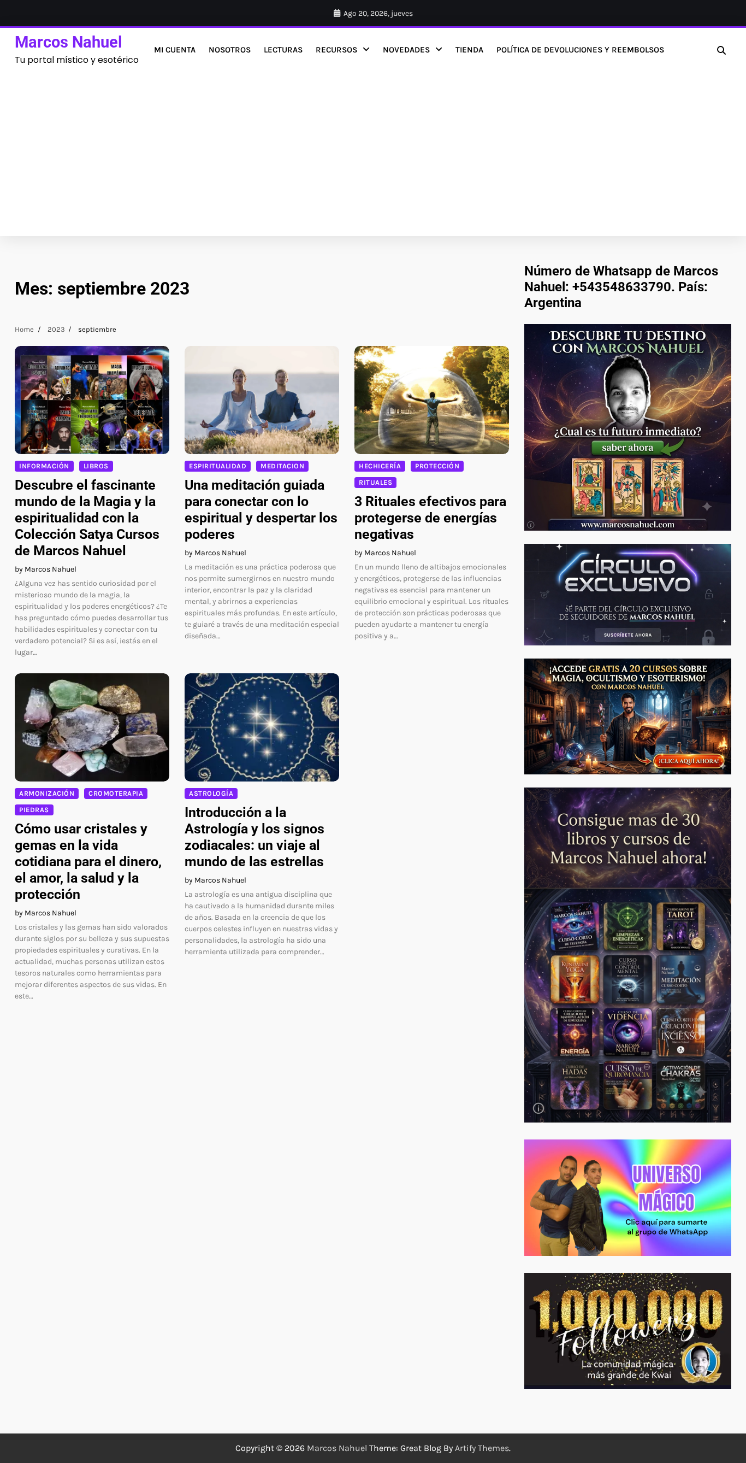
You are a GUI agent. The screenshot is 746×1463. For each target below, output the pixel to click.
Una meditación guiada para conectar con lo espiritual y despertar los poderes (261, 509)
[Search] (721, 50)
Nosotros (230, 50)
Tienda (469, 50)
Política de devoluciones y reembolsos (580, 50)
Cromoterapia (115, 793)
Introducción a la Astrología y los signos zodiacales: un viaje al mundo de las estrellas (254, 836)
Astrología (211, 793)
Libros (96, 466)
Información (44, 466)
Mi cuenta (175, 50)
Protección (437, 466)
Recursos (336, 50)
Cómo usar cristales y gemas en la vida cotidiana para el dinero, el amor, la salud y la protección (88, 861)
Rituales (375, 482)
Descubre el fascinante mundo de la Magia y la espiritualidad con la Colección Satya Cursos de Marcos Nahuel (87, 518)
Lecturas (283, 50)
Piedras (34, 810)
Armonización (46, 793)
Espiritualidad (217, 466)
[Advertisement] (373, 148)
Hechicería (380, 466)
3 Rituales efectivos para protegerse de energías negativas (430, 517)
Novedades (406, 50)
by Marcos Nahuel (45, 569)
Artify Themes (482, 1448)
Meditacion (282, 466)
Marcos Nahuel (68, 42)
